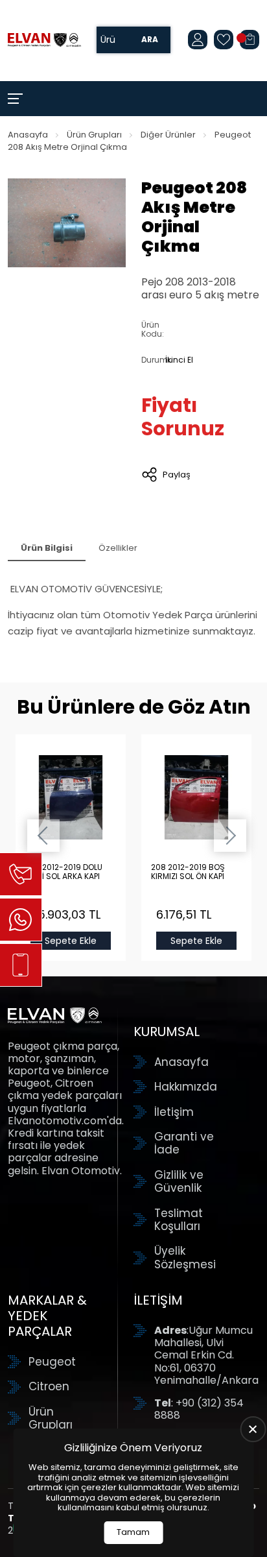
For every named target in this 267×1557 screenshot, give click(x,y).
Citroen (49, 1386)
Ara (149, 39)
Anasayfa (28, 134)
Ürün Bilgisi (47, 548)
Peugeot (52, 1361)
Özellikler (118, 548)
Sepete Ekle (71, 940)
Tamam (133, 1532)
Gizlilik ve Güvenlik (178, 1181)
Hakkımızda (185, 1086)
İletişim (174, 1111)
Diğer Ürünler (168, 134)
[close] (253, 1429)
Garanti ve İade (184, 1143)
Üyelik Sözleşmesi (185, 1257)
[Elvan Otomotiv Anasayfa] (44, 40)
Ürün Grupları (94, 134)
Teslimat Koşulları (178, 1220)
